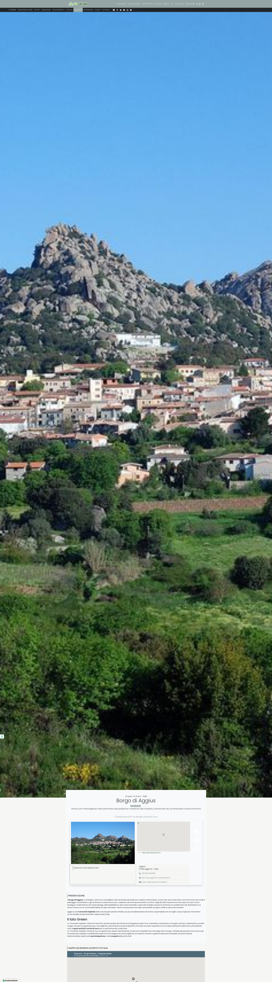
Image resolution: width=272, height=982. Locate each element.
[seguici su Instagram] (127, 10)
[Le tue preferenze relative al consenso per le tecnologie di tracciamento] (2, 736)
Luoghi (158, 4)
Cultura (78, 10)
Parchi (69, 10)
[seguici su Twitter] (120, 10)
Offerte (106, 10)
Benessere (46, 10)
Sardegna (137, 796)
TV (172, 4)
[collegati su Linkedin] (113, 10)
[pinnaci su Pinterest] (130, 10)
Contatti (179, 4)
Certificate (147, 4)
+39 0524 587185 (148, 873)
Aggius (129, 796)
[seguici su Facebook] (117, 10)
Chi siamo (121, 4)
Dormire (12, 10)
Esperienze (88, 10)
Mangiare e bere (25, 10)
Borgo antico (135, 806)
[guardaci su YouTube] (124, 10)
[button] (164, 834)
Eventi (98, 10)
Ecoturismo (134, 4)
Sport (37, 10)
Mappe (166, 4)
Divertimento (58, 10)
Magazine (190, 4)
